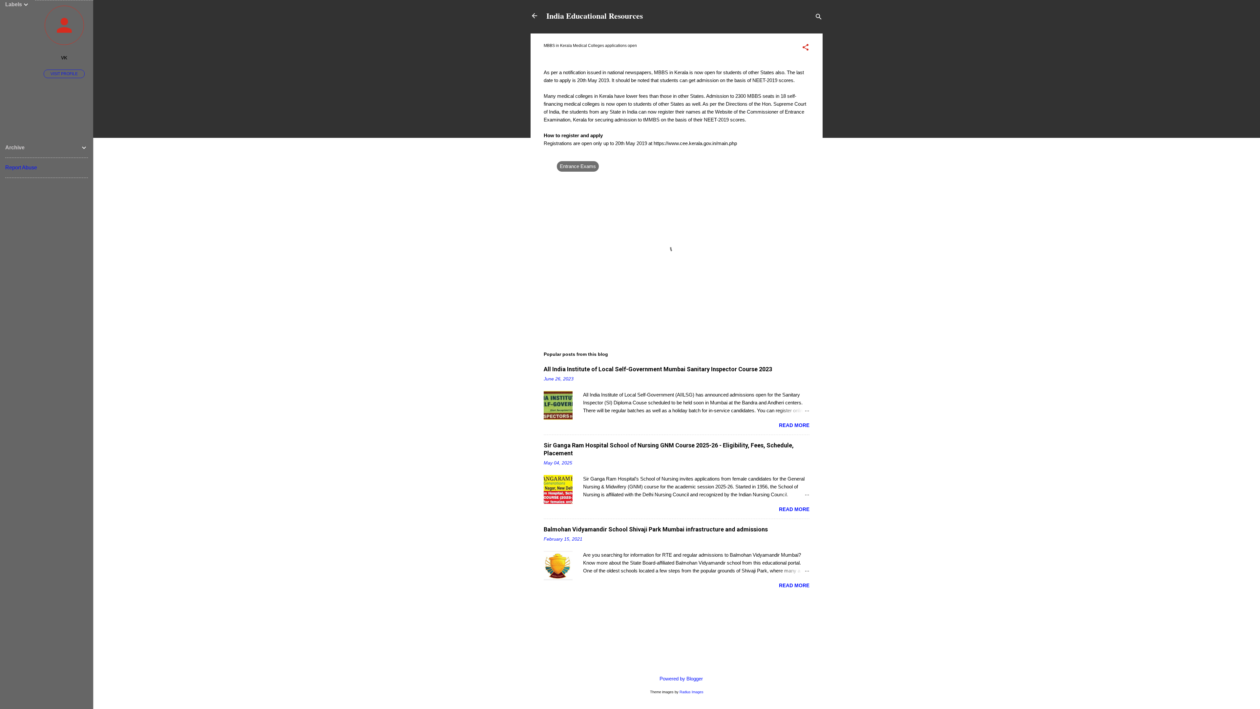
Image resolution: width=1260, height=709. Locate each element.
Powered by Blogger (680, 678)
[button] (805, 48)
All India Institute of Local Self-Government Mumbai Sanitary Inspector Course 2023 (658, 369)
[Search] (819, 18)
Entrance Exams (578, 166)
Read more (794, 425)
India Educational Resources (594, 15)
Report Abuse (21, 167)
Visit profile (64, 74)
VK (64, 57)
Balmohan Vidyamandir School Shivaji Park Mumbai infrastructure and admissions (656, 529)
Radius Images (692, 692)
